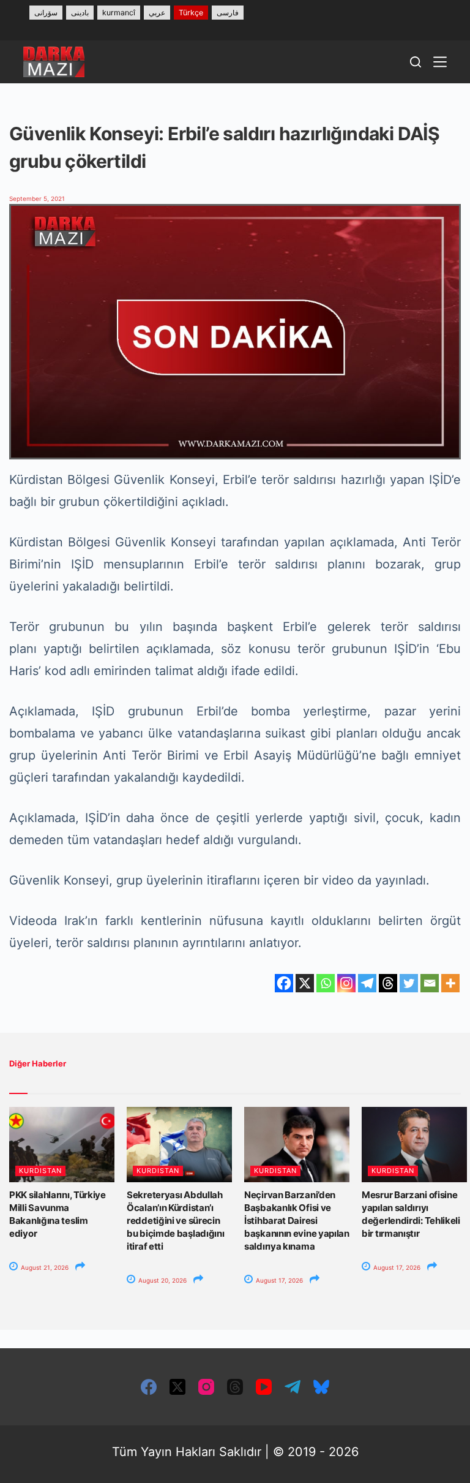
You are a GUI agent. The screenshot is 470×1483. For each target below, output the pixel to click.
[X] (305, 983)
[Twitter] (409, 983)
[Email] (429, 983)
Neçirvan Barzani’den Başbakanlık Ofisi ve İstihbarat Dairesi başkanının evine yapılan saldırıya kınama (296, 1220)
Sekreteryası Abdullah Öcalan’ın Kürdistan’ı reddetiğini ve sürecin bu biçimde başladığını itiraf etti (175, 1220)
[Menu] (440, 62)
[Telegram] (367, 983)
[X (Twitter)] (177, 1387)
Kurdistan (40, 1170)
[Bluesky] (321, 1387)
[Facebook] (284, 983)
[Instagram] (346, 983)
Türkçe (191, 12)
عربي (157, 12)
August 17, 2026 (278, 1280)
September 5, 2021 (37, 198)
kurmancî (118, 12)
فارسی (228, 12)
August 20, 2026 (161, 1280)
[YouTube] (264, 1387)
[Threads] (388, 983)
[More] (450, 983)
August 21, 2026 (44, 1267)
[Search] (415, 61)
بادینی (80, 12)
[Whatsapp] (325, 983)
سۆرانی (46, 12)
